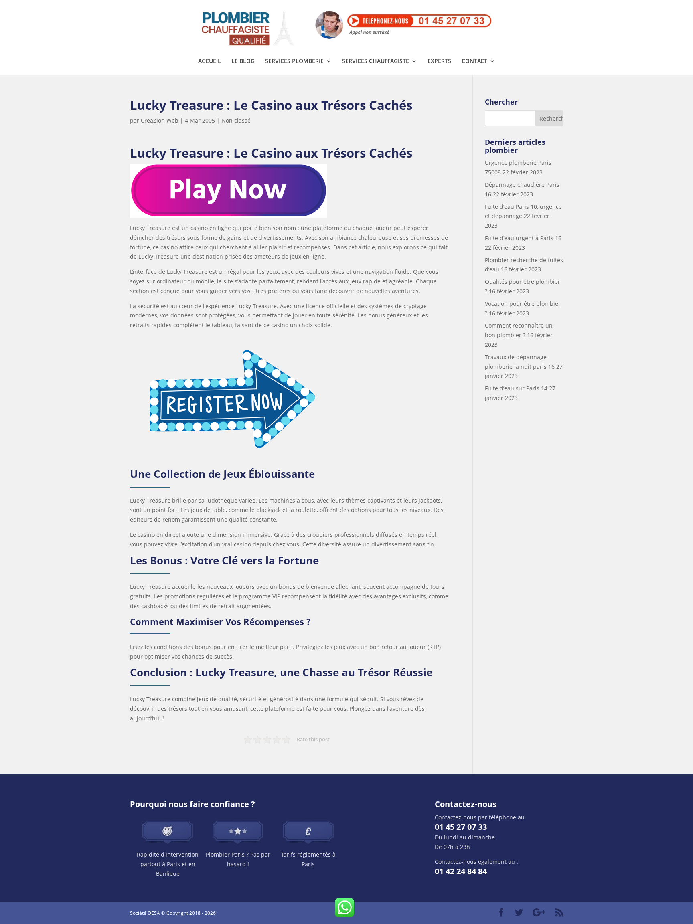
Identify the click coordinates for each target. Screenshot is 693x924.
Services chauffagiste (375, 61)
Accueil (209, 61)
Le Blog (243, 61)
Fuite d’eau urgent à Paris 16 (523, 238)
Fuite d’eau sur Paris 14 (516, 388)
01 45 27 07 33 (461, 826)
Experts (439, 61)
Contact (474, 61)
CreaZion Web (159, 120)
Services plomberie (294, 61)
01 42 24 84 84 (461, 871)
